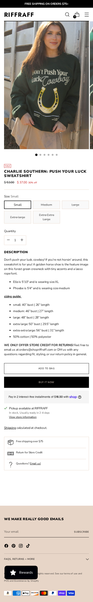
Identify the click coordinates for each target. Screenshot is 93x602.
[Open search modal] (67, 14)
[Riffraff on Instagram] (21, 546)
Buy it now (46, 382)
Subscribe (81, 532)
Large (75, 205)
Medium (46, 205)
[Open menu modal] (86, 14)
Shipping (10, 428)
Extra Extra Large (46, 217)
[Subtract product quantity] (22, 240)
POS (6, 581)
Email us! (35, 463)
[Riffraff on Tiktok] (28, 546)
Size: (11, 196)
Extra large (17, 217)
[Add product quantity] (8, 240)
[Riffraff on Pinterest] (14, 546)
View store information (23, 417)
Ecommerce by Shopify (26, 581)
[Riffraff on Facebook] (6, 546)
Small (18, 205)
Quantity (10, 231)
